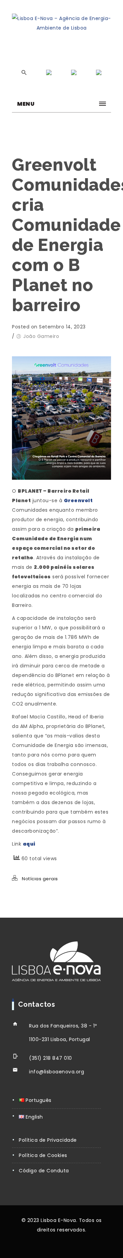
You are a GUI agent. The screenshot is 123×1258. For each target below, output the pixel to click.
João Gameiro (41, 336)
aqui (29, 843)
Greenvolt (78, 500)
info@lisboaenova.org (56, 1071)
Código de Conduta (44, 1170)
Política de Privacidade (48, 1140)
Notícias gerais (40, 879)
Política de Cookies (43, 1155)
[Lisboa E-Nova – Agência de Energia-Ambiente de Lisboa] (61, 23)
